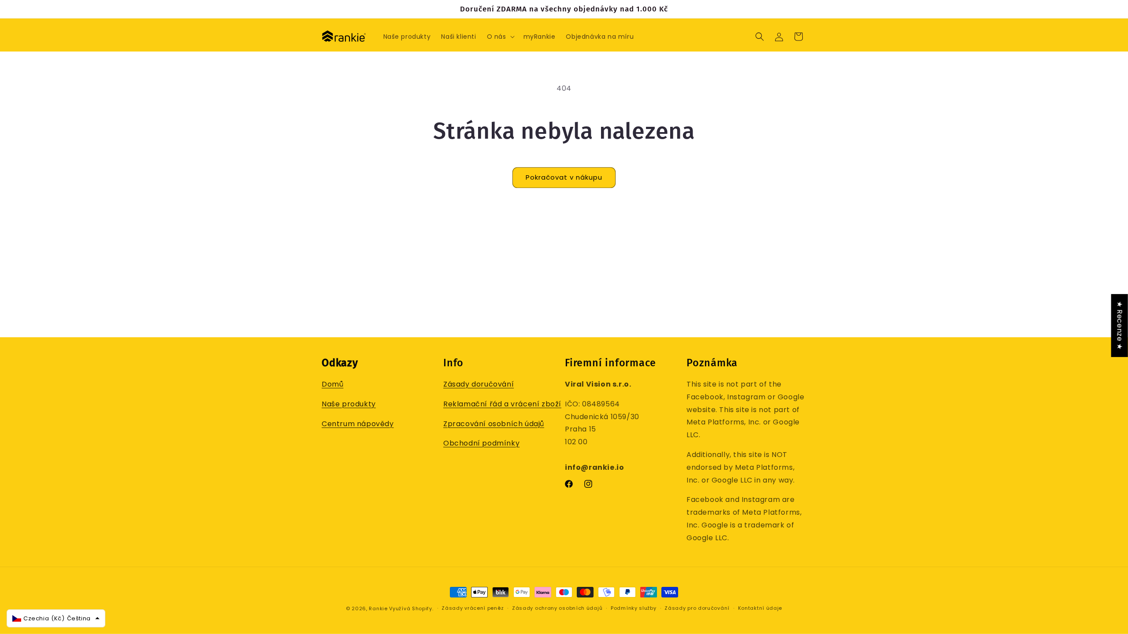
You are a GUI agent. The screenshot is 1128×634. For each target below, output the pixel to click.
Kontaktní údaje (760, 608)
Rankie (378, 608)
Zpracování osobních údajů (493, 424)
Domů (332, 384)
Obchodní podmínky (481, 443)
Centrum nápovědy (358, 424)
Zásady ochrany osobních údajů (557, 608)
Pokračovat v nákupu (564, 177)
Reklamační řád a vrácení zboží (502, 404)
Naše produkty (349, 404)
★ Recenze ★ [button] (1120, 325)
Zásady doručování (478, 384)
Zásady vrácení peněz (473, 608)
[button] (500, 36)
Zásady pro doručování (697, 608)
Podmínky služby (634, 608)
